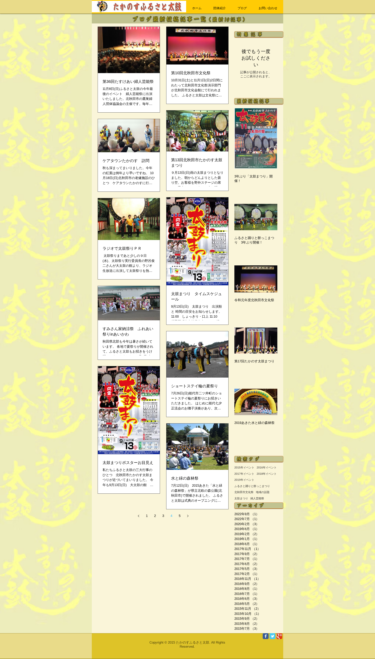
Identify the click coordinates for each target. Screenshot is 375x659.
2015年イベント (244, 467)
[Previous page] (138, 515)
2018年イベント (267, 473)
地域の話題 (263, 492)
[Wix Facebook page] (266, 636)
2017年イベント (244, 473)
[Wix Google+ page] (279, 636)
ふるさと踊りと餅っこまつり (252, 486)
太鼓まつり (241, 498)
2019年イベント (244, 479)
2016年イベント (267, 467)
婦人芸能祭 (257, 498)
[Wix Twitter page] (272, 636)
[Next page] (187, 515)
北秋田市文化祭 (244, 492)
